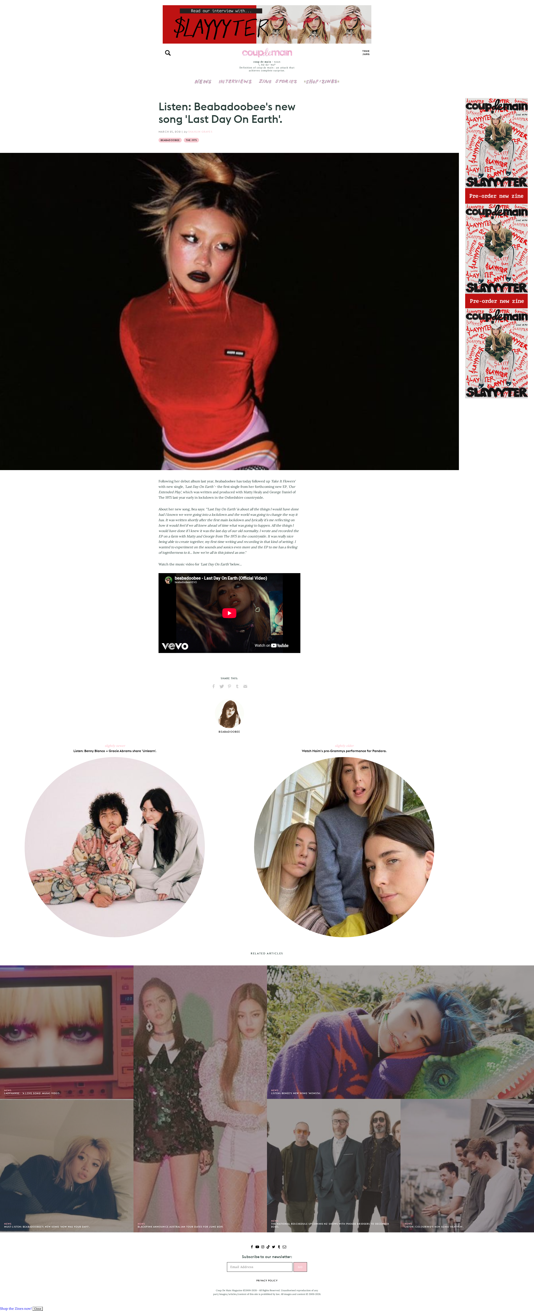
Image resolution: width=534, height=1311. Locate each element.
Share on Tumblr (237, 686)
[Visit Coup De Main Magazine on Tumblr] (279, 1247)
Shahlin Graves (200, 131)
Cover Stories (277, 79)
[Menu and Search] (168, 53)
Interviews (235, 79)
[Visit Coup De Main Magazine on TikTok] (268, 1247)
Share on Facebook (213, 686)
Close (37, 1308)
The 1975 (191, 140)
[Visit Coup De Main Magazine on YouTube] (257, 1247)
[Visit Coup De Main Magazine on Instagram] (262, 1247)
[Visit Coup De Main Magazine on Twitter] (273, 1247)
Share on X (221, 686)
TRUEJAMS (366, 53)
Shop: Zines (321, 79)
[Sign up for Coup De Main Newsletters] (284, 1247)
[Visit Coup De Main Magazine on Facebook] (251, 1247)
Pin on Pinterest (229, 686)
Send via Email (245, 686)
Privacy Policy (266, 1280)
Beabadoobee (170, 140)
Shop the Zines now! (16, 1308)
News (203, 84)
